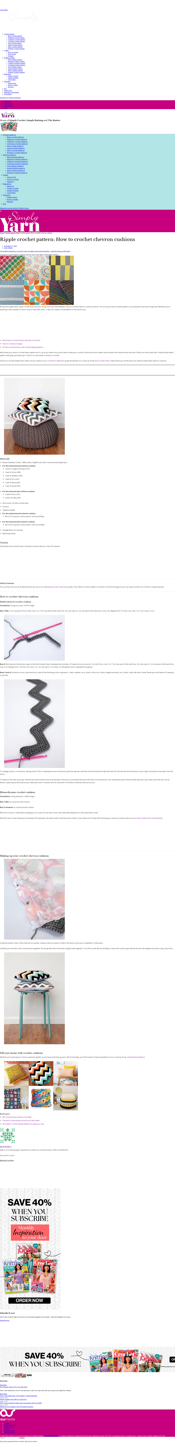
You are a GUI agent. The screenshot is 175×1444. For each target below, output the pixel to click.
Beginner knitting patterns (16, 61)
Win (5, 89)
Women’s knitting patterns (16, 72)
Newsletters (8, 94)
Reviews (11, 87)
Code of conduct (9, 1430)
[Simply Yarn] (8, 118)
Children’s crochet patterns (16, 39)
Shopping (7, 81)
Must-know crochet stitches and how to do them (21, 340)
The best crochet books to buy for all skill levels (21, 1120)
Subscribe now (5, 1320)
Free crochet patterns (14, 43)
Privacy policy (8, 1427)
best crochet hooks (102, 361)
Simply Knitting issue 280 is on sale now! (13, 1399)
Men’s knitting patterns (15, 70)
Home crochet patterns (15, 45)
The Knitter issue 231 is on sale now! (14, 1387)
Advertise (7, 101)
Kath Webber (6, 1147)
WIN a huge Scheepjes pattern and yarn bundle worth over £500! (21, 1403)
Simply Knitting (13, 78)
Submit (22, 1438)
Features (10, 56)
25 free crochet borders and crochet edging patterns (22, 347)
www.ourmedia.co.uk (51, 1436)
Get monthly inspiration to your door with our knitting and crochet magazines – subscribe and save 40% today (35, 251)
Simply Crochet (13, 76)
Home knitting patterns (15, 69)
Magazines (7, 74)
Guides (6, 50)
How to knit (12, 54)
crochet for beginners (56, 361)
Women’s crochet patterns (16, 49)
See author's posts (7, 1155)
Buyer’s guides (13, 85)
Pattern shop (12, 83)
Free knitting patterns (15, 67)
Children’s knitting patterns (16, 63)
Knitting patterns (9, 58)
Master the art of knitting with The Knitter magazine (16, 1407)
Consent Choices (9, 1432)
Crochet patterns (9, 34)
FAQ (5, 108)
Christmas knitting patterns (16, 65)
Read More (3, 1394)
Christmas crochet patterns (16, 41)
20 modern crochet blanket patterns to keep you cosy (23, 1124)
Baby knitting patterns (15, 59)
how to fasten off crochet (146, 818)
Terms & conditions (10, 1425)
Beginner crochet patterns (16, 38)
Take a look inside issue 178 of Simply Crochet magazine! (18, 1396)
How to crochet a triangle (12, 344)
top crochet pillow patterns (134, 1057)
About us (10, 186)
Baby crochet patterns (15, 36)
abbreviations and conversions (56, 587)
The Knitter (11, 79)
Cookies (6, 1429)
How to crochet (13, 52)
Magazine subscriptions (11, 92)
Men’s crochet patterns (15, 47)
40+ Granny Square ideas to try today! (16, 1117)
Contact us (8, 103)
